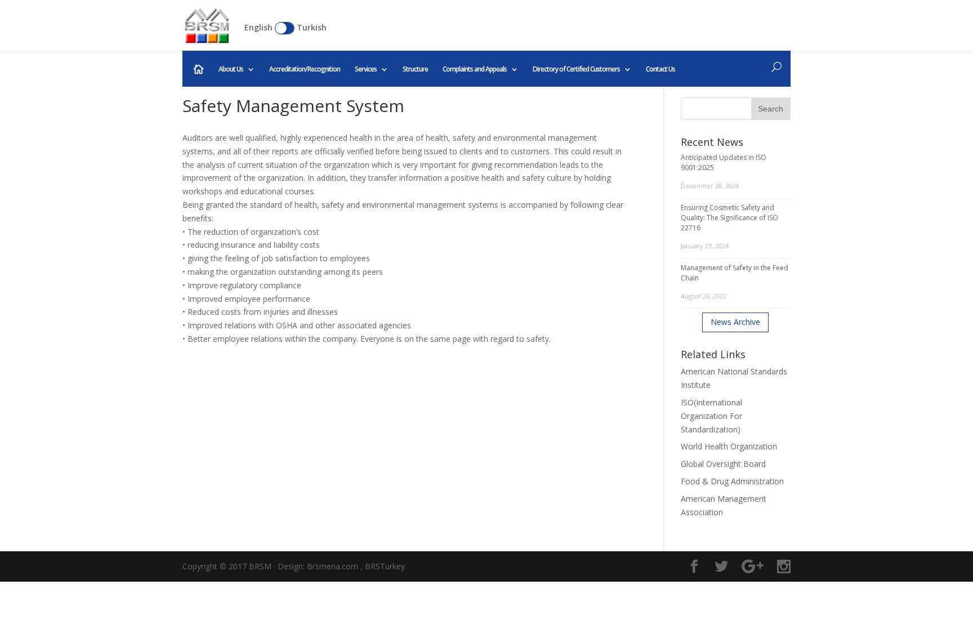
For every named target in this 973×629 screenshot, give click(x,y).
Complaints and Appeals (475, 69)
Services (366, 69)
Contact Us (660, 69)
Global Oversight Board (723, 463)
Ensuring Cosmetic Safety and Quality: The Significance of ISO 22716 (729, 218)
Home (199, 69)
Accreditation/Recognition (304, 69)
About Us (230, 69)
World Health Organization (729, 446)
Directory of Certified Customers (576, 69)
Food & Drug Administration (732, 481)
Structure (415, 69)
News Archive (735, 321)
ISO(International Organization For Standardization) (711, 416)
